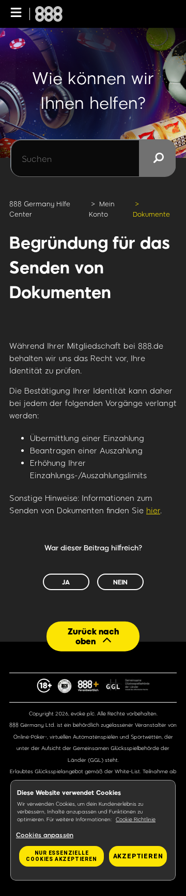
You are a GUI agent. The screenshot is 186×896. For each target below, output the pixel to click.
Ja (66, 581)
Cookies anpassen (44, 834)
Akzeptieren (138, 856)
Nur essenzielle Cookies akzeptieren (61, 856)
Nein (120, 581)
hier (153, 510)
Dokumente (151, 214)
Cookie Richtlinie (136, 819)
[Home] (49, 14)
